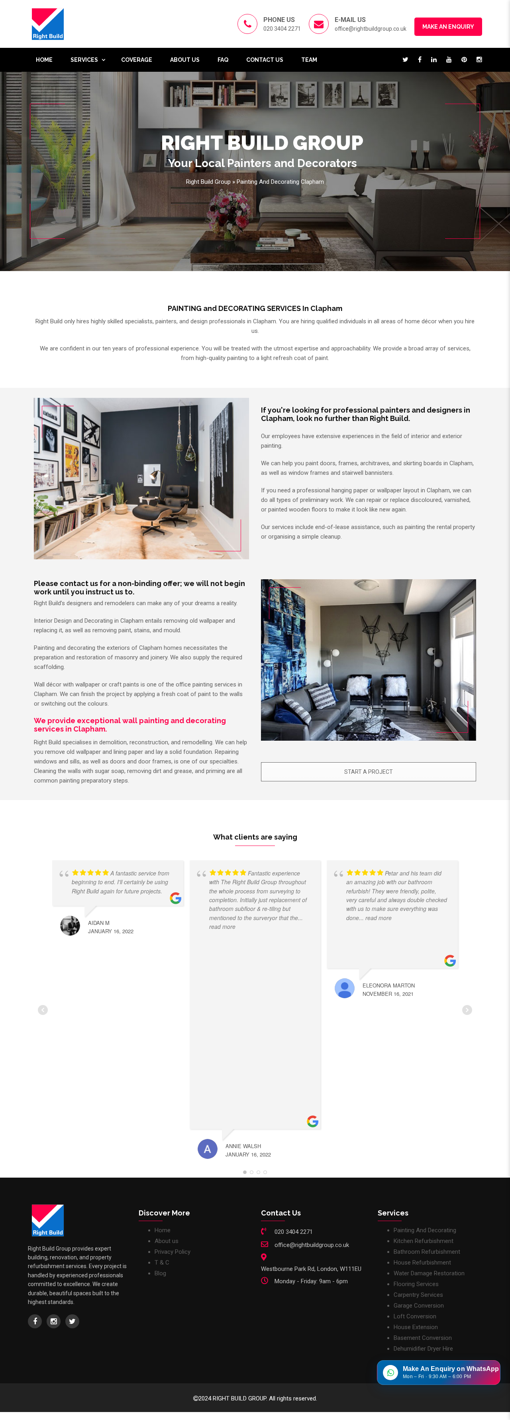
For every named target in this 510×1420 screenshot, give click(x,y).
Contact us (264, 60)
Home (44, 60)
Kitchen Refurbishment (423, 1241)
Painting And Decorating (425, 1230)
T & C (162, 1262)
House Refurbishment (422, 1262)
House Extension (416, 1327)
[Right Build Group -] (48, 23)
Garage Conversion (419, 1305)
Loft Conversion (415, 1316)
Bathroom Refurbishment (427, 1251)
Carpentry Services (418, 1294)
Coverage (136, 60)
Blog (160, 1273)
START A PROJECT (368, 772)
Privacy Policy (172, 1251)
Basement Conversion (423, 1337)
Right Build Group (208, 181)
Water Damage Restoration (429, 1273)
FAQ (223, 60)
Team (309, 60)
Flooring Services (416, 1284)
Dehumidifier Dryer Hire (423, 1348)
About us (185, 60)
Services (84, 60)
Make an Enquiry (448, 27)
